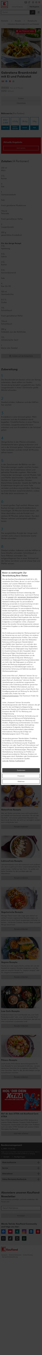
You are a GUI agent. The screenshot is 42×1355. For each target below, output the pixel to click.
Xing (17, 1231)
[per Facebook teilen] (6, 81)
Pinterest (38, 1231)
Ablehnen (21, 781)
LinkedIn (31, 1231)
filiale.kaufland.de (9, 1162)
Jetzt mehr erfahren (21, 1133)
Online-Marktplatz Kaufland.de (14, 1179)
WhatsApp (24, 1238)
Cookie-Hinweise (28, 1255)
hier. (3, 698)
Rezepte (18, 21)
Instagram (24, 1231)
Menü (39, 2)
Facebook (3, 1231)
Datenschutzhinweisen (10, 696)
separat (10, 597)
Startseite (4, 21)
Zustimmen (21, 770)
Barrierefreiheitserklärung (10, 1257)
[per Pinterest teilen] (10, 81)
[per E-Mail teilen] (2, 81)
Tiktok (10, 1238)
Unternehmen (7, 1174)
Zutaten (21, 98)
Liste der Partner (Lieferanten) (13, 761)
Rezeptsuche (32, 21)
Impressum (4, 1255)
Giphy (17, 1238)
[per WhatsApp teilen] (13, 81)
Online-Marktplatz (17, 7)
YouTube (10, 1231)
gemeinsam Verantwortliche (28, 597)
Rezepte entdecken (21, 827)
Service (5, 1168)
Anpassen (21, 776)
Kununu (3, 1238)
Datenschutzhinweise (15, 1255)
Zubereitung (21, 103)
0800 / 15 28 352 (9, 1149)
